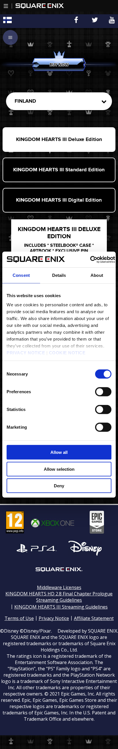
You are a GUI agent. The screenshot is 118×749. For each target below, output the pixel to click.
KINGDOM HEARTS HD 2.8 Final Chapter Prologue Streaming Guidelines (59, 597)
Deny (59, 485)
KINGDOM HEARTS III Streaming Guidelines (61, 607)
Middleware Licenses (59, 587)
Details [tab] (59, 275)
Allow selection (59, 468)
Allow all (59, 452)
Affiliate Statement (94, 618)
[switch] (103, 391)
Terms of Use (19, 618)
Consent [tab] (21, 275)
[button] (6, 6)
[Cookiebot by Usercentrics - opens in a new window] (90, 259)
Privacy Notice (54, 618)
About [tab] (97, 275)
